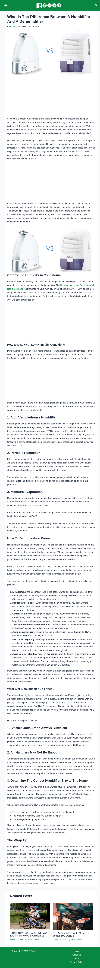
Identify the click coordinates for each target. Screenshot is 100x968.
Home (77, 951)
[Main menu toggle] (6, 6)
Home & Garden (16, 940)
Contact (76, 958)
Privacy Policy (77, 962)
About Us (76, 955)
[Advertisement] (51, 98)
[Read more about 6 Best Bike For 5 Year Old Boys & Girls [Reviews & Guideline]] (30, 916)
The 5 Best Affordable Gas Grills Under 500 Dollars (71, 934)
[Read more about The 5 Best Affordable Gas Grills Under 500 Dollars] (73, 916)
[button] (96, 5)
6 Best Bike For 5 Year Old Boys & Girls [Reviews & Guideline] (28, 934)
